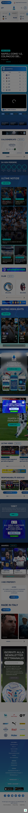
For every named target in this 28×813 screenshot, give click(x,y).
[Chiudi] (23, 402)
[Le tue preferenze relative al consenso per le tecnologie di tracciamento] (25, 810)
